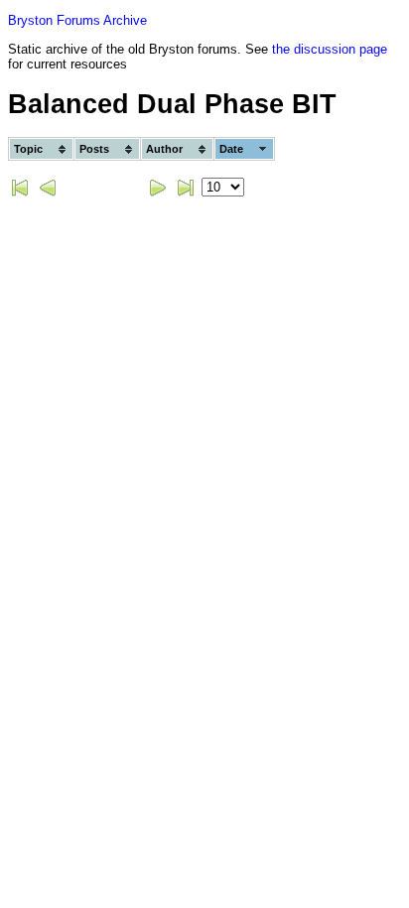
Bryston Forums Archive (77, 20)
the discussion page (329, 49)
